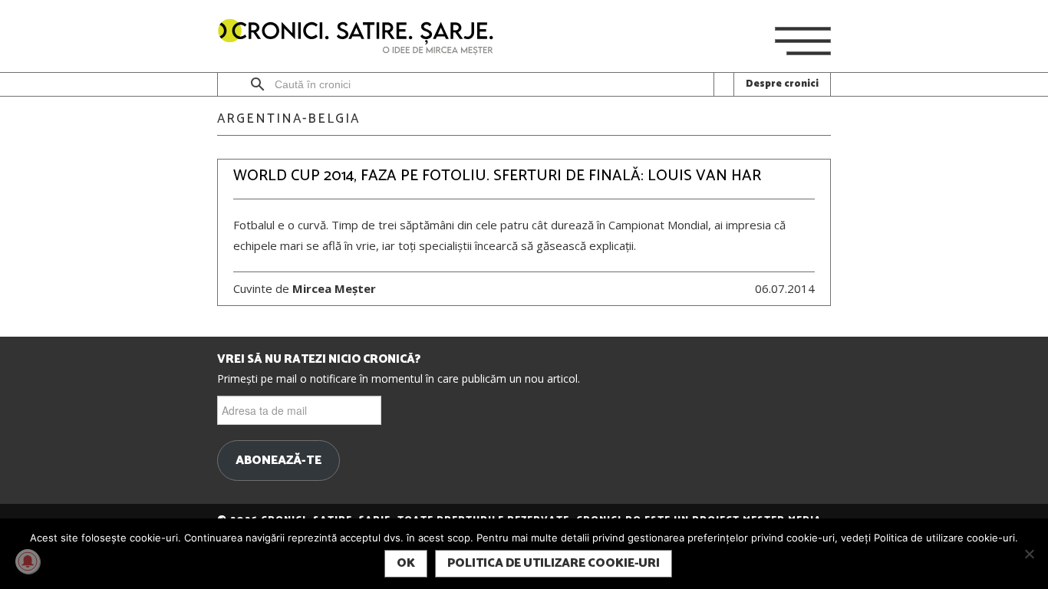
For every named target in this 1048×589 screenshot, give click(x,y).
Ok (406, 563)
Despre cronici (782, 84)
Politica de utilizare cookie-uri (553, 563)
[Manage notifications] (27, 561)
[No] (1028, 553)
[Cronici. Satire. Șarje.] (362, 38)
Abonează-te (278, 461)
